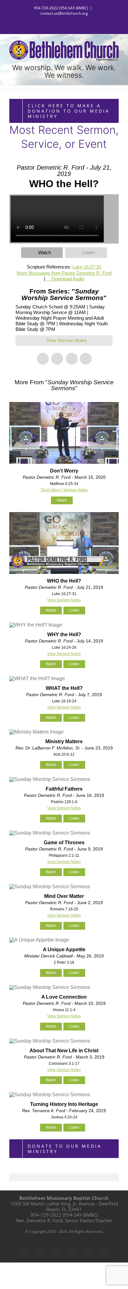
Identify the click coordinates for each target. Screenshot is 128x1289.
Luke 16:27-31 (86, 266)
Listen (89, 252)
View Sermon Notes (66, 340)
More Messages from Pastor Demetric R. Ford (64, 273)
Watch (44, 252)
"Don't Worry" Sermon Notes (64, 490)
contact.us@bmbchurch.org (64, 13)
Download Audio (68, 278)
